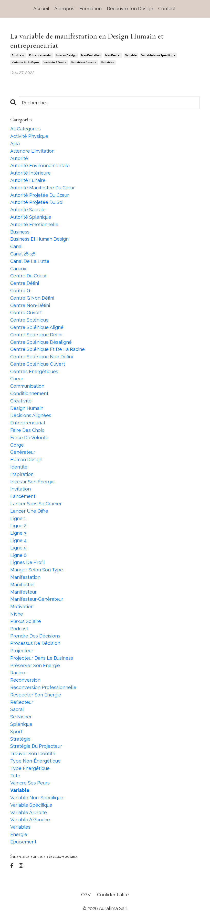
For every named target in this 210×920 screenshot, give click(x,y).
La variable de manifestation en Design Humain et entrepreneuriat (87, 41)
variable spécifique (25, 62)
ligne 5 (18, 547)
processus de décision (35, 643)
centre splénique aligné (37, 327)
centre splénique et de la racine (47, 349)
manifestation (91, 55)
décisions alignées (30, 415)
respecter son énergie (35, 694)
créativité (21, 400)
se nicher (21, 716)
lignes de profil (27, 562)
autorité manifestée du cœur (42, 187)
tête (15, 775)
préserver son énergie (35, 665)
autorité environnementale (40, 165)
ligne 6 (18, 555)
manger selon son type (36, 569)
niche (16, 614)
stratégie (20, 739)
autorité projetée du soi (36, 202)
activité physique (29, 136)
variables (107, 62)
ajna (15, 143)
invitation (20, 489)
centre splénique (29, 320)
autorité (19, 158)
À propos (64, 8)
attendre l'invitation (32, 151)
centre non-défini (30, 305)
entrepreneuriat (40, 55)
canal (16, 246)
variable (131, 55)
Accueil (41, 8)
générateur (22, 452)
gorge (17, 445)
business (18, 55)
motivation (22, 606)
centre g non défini (32, 298)
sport (16, 731)
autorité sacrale (28, 209)
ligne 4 (18, 540)
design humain (26, 408)
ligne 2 (18, 525)
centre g (20, 290)
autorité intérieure (30, 173)
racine (17, 672)
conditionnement (29, 393)
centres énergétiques (34, 371)
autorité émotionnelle (34, 224)
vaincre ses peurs (30, 783)
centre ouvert (26, 312)
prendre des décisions (35, 636)
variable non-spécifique (158, 55)
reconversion (25, 680)
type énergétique (30, 768)
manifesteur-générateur (36, 599)
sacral (17, 709)
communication (27, 386)
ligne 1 (18, 518)
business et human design (39, 239)
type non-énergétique (35, 761)
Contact (167, 8)
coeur (16, 378)
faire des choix (27, 430)
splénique (21, 724)
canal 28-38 (23, 253)
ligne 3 (18, 533)
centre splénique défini (36, 334)
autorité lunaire (28, 180)
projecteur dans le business (41, 658)
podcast (19, 628)
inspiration (22, 474)
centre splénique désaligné (41, 342)
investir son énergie (32, 481)
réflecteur (21, 702)
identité (18, 467)
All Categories (25, 128)
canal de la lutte (29, 261)
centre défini (24, 283)
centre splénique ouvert (37, 364)
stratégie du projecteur (36, 746)
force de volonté (29, 437)
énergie (18, 834)
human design (66, 55)
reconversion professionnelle (43, 687)
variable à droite (55, 62)
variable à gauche (84, 62)
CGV (86, 894)
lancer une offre (29, 511)
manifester (113, 55)
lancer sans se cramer (36, 503)
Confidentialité (113, 894)
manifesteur (23, 592)
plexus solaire (25, 621)
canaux (18, 268)
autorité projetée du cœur (39, 195)
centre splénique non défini (41, 356)
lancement (22, 496)
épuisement (23, 841)
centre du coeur (28, 275)
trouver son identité (32, 753)
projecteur (21, 650)
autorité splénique (30, 217)
